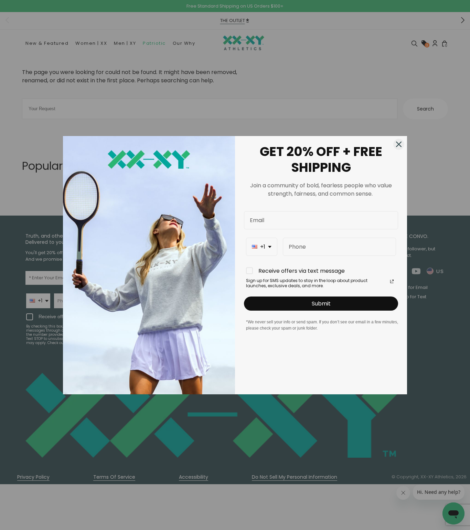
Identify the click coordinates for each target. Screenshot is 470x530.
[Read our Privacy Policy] (392, 281)
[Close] (399, 144)
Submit (321, 304)
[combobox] (261, 247)
